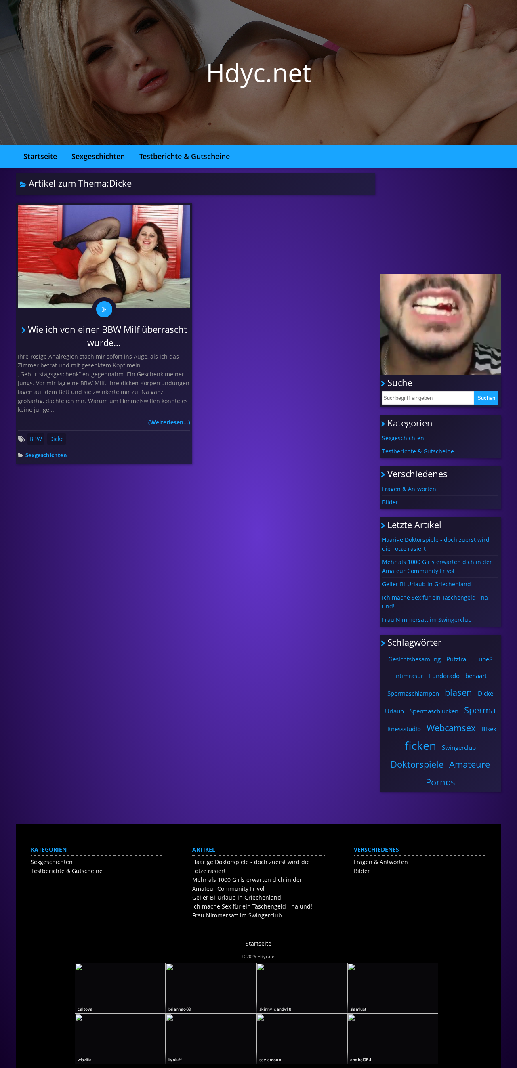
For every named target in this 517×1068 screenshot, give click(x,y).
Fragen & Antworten (409, 489)
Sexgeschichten (98, 156)
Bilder (390, 502)
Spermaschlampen (413, 693)
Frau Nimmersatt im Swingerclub (427, 619)
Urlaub (394, 711)
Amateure (469, 764)
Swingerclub (459, 747)
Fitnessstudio (402, 729)
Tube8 (484, 659)
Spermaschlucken (434, 711)
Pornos (440, 782)
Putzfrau (458, 659)
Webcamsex (451, 728)
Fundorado (444, 675)
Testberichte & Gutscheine (184, 156)
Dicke (56, 439)
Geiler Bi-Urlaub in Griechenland (426, 584)
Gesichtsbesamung (414, 659)
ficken (420, 745)
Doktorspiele (417, 764)
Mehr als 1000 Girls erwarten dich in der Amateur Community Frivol (437, 566)
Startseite (40, 156)
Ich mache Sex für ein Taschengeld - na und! (435, 602)
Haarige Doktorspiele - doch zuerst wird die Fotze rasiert (436, 544)
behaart (476, 675)
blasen (458, 692)
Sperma (480, 710)
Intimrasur (408, 675)
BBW (35, 439)
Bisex (488, 729)
